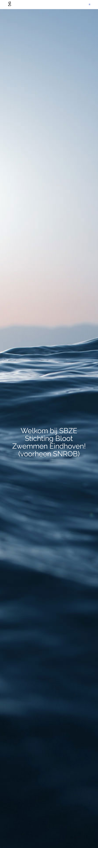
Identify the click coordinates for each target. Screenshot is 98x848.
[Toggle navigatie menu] (89, 4)
